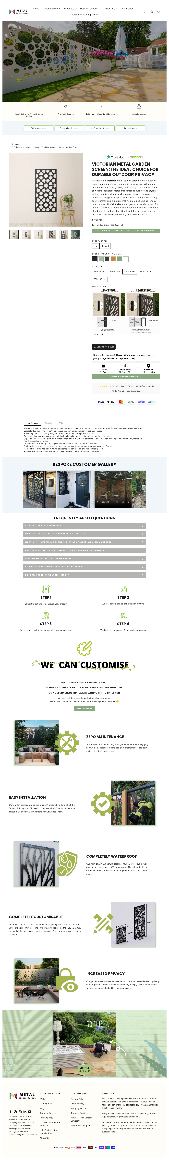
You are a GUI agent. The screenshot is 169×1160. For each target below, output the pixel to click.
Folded (105, 246)
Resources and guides (81, 1125)
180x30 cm (99, 271)
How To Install (47, 1104)
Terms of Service (48, 1113)
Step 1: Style (100, 241)
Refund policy (46, 1118)
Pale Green (119, 259)
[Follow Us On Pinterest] (15, 1111)
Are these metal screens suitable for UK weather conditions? (65, 550)
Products (69, 8)
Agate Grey (101, 259)
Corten (113, 259)
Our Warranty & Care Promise (50, 1124)
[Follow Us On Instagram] (20, 1111)
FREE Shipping (115, 225)
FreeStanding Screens (99, 128)
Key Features (32, 423)
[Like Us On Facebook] (10, 1111)
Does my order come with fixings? (47, 575)
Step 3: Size (99, 267)
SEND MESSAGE (84, 708)
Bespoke (48, 423)
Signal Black (94, 259)
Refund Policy (77, 1104)
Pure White (126, 259)
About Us (44, 1138)
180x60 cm (114, 271)
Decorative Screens (69, 128)
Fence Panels (130, 128)
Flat (95, 246)
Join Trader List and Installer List (49, 1131)
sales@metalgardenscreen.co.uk (23, 1134)
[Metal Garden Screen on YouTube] (29, 1111)
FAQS (61, 423)
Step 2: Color (107, 254)
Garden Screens (51, 8)
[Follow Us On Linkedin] (25, 1111)
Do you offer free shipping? (43, 525)
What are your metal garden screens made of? (55, 534)
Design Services (89, 8)
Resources (110, 8)
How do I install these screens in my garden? (54, 567)
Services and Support (84, 14)
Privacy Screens (38, 128)
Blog (42, 1108)
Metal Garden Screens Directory (81, 1119)
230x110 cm (145, 271)
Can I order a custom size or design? (49, 558)
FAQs (42, 1099)
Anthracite (107, 259)
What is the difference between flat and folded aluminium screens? (69, 542)
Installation (127, 8)
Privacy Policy (78, 1099)
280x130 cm (100, 279)
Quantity (98, 335)
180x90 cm (129, 271)
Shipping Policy (78, 1108)
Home (36, 8)
